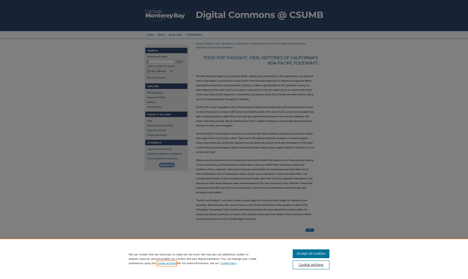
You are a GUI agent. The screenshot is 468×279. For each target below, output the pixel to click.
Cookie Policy (228, 263)
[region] (234, 259)
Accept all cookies (311, 254)
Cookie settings (166, 263)
